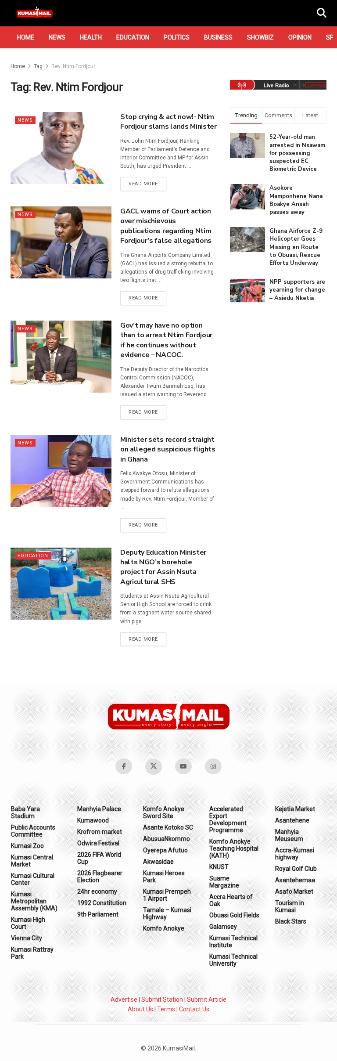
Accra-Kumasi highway (294, 854)
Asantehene (292, 820)
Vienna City (26, 938)
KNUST (219, 866)
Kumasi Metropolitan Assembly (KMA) (34, 901)
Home (25, 37)
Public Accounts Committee (33, 831)
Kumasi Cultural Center (32, 879)
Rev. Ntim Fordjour (73, 66)
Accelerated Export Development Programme (228, 819)
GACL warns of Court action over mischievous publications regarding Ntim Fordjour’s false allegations (166, 225)
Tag (38, 66)
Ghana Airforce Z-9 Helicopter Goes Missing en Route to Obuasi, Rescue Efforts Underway (296, 247)
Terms (166, 1009)
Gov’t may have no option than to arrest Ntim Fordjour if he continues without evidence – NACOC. (166, 340)
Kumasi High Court (28, 923)
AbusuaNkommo (166, 838)
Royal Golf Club (296, 868)
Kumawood (93, 820)
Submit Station (162, 999)
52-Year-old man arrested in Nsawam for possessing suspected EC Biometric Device (297, 153)
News (57, 37)
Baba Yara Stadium (25, 812)
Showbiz (260, 37)
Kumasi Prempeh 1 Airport (167, 895)
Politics (177, 37)
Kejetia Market (295, 808)
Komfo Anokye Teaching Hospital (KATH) (233, 848)
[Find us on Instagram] (213, 766)
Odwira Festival (98, 843)
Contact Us (194, 1009)
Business (218, 37)
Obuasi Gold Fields (234, 915)
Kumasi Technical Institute (233, 942)
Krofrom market (99, 831)
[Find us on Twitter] (153, 767)
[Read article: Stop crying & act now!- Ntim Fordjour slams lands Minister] (61, 148)
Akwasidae (158, 861)
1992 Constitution (101, 902)
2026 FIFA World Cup (99, 858)
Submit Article (206, 999)
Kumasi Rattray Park (32, 953)
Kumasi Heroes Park (164, 877)
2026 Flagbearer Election (99, 877)
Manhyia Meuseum (289, 835)
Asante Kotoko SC (168, 827)
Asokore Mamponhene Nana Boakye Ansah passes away (296, 200)
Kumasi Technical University (233, 960)
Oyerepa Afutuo (165, 850)
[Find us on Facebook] (123, 766)
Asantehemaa (295, 880)
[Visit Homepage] (34, 13)
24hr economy (97, 891)
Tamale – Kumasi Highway (167, 913)
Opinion (300, 37)
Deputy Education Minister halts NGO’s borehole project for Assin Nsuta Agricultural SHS (163, 567)
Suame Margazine (224, 882)
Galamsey (223, 926)
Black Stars (290, 921)
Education (132, 37)
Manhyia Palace (99, 808)
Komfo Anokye (163, 928)
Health (91, 37)
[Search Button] (321, 13)
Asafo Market (294, 891)
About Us (140, 1009)
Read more (147, 183)
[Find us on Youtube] (183, 766)
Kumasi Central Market (32, 861)
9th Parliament (97, 914)
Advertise (124, 999)
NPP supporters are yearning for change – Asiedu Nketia (297, 290)
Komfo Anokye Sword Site (163, 812)
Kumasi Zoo (27, 845)
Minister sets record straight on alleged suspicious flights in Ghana (167, 449)
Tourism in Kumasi (289, 906)
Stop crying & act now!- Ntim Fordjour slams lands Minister (168, 121)
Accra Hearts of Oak (231, 900)
